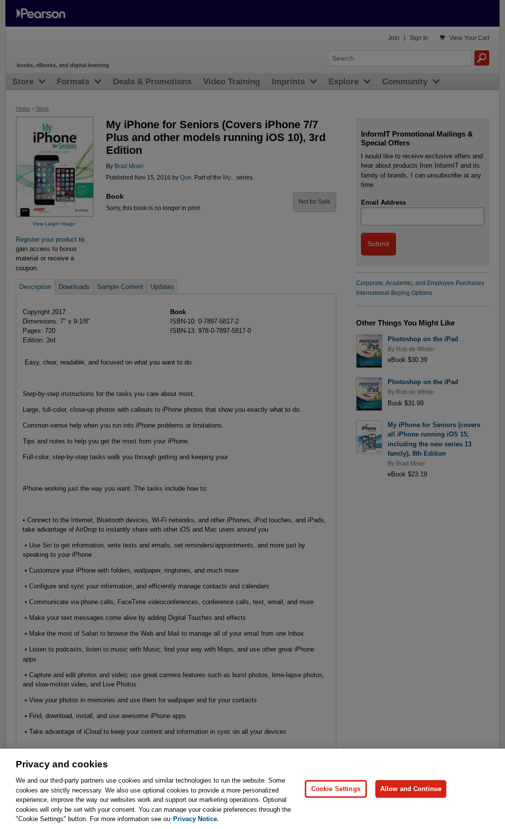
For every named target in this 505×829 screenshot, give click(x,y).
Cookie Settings (336, 789)
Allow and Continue (410, 789)
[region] (252, 789)
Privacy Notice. (196, 819)
